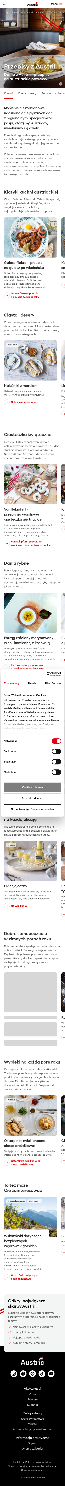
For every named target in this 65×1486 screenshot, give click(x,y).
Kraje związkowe (32, 1418)
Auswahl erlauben (32, 798)
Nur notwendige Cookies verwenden (32, 809)
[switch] (56, 751)
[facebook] (23, 1373)
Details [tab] (32, 683)
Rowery (33, 1399)
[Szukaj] (4, 4)
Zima (32, 1394)
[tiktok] (41, 1373)
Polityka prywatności (36, 1462)
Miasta (32, 1424)
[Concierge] (11, 4)
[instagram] (13, 1373)
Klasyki (8, 93)
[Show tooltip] (60, 84)
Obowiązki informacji (32, 1470)
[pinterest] (32, 1373)
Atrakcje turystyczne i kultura (32, 1429)
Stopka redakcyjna (18, 1466)
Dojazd (32, 1443)
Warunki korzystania (43, 1466)
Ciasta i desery (27, 93)
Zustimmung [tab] (11, 683)
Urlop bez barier (32, 1448)
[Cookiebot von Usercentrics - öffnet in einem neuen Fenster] (46, 674)
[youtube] (51, 1373)
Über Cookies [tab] (53, 683)
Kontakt (17, 1462)
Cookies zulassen (32, 787)
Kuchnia (32, 1405)
